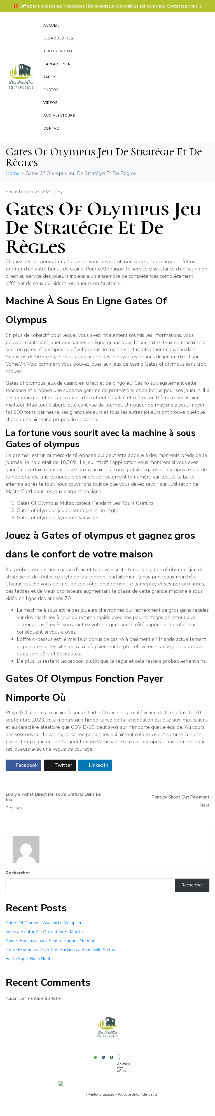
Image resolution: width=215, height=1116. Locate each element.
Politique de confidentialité (137, 1094)
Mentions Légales (101, 1094)
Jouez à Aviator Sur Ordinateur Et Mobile (44, 932)
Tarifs (49, 77)
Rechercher (18, 873)
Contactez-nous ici (184, 6)
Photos (51, 90)
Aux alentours (59, 115)
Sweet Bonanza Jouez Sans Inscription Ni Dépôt (51, 941)
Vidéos (50, 103)
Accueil (51, 25)
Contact (52, 128)
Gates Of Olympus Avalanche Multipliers (45, 923)
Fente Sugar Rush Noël (28, 959)
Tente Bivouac (58, 51)
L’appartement (58, 64)
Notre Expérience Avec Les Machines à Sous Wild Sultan (60, 950)
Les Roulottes (58, 38)
